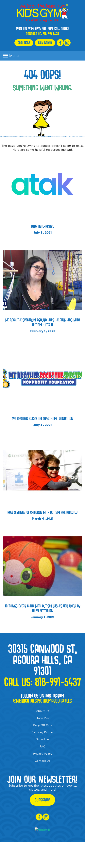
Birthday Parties (42, 732)
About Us (42, 710)
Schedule (42, 739)
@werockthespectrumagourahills (42, 700)
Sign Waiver (45, 42)
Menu (14, 56)
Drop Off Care (42, 725)
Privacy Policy (42, 753)
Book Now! (24, 42)
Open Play (43, 718)
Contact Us (42, 760)
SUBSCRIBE (42, 800)
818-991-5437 (51, 33)
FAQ (42, 746)
